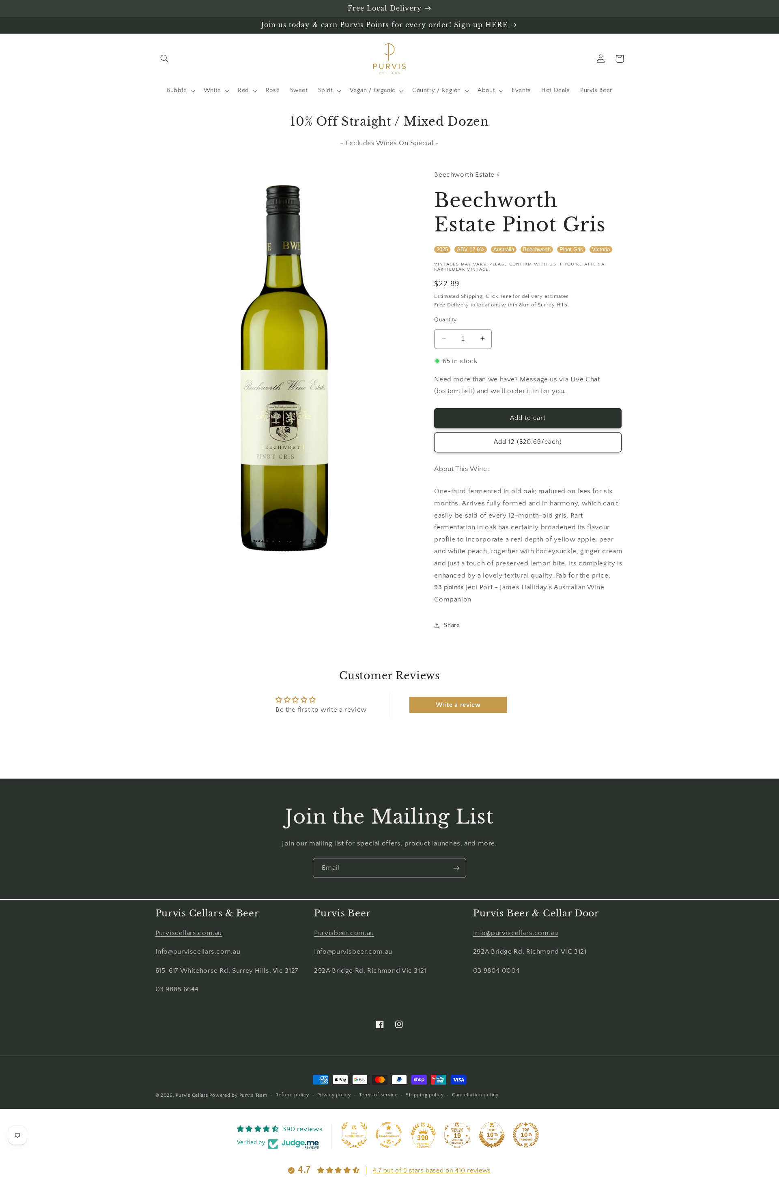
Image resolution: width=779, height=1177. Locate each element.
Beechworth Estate (465, 174)
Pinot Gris (571, 249)
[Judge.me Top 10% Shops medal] (492, 1135)
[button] (164, 58)
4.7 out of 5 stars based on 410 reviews (432, 1170)
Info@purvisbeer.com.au (353, 951)
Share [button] (452, 625)
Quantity (445, 319)
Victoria (601, 249)
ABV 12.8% (470, 249)
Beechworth (537, 249)
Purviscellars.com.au (188, 933)
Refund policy (292, 1095)
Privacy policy (334, 1095)
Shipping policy (424, 1095)
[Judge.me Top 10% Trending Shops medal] (526, 1135)
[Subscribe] (456, 868)
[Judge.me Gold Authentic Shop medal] (354, 1135)
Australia (503, 249)
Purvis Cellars (192, 1095)
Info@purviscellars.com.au (198, 951)
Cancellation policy (475, 1095)
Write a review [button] (458, 704)
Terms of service (378, 1095)
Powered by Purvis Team (238, 1095)
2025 (442, 249)
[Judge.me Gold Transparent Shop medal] (389, 1135)
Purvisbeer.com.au (344, 933)
